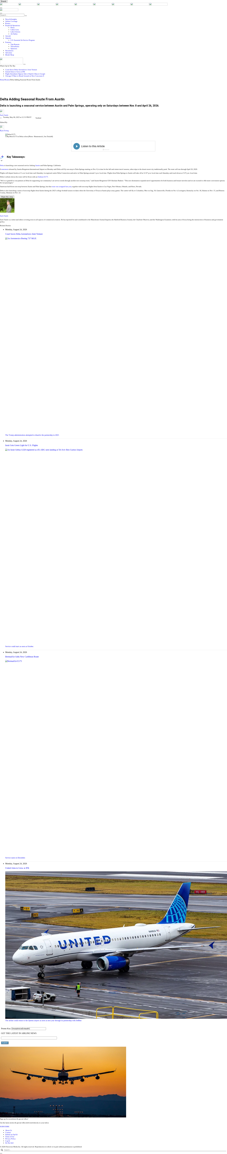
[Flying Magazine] (28, 5)
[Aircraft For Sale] (65, 5)
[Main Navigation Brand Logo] (9, 11)
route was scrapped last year (61, 187)
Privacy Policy (10, 1139)
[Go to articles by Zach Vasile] (113, 112)
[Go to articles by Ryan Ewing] (2, 128)
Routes (7, 80)
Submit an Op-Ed (11, 1135)
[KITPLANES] (102, 5)
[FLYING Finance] (158, 5)
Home (2, 80)
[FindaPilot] (140, 5)
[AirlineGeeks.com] (9, 5)
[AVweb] (46, 5)
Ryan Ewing (4, 131)
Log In (7, 1141)
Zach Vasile (4, 115)
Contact (8, 1132)
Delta (2, 165)
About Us (8, 1130)
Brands (3, 1)
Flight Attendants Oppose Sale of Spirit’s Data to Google (25, 74)
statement (4, 169)
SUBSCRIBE (4, 1127)
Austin (37, 165)
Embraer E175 (43, 177)
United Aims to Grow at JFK (15, 72)
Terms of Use (9, 1137)
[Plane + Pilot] (121, 5)
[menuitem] (116, 19)
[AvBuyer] (84, 5)
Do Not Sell (9, 1143)
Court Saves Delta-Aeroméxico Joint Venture (21, 70)
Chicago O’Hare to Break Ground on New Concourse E (24, 76)
